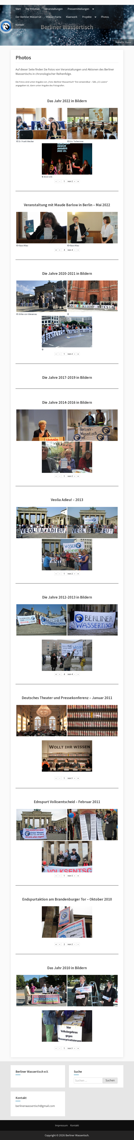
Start (18, 8)
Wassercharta (53, 16)
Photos (105, 16)
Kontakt (20, 24)
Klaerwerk (71, 16)
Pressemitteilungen (78, 8)
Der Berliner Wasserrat (28, 16)
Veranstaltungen (53, 8)
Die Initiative (32, 8)
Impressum (61, 1125)
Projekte (87, 16)
